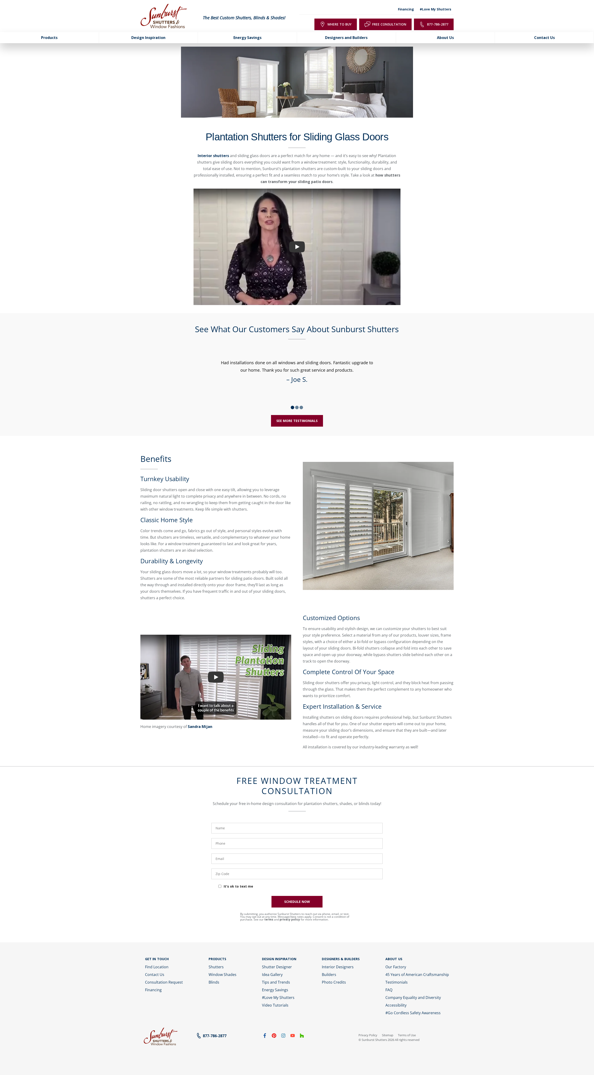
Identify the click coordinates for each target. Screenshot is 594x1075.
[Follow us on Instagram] (283, 1036)
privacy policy (290, 919)
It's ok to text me (238, 886)
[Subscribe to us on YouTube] (292, 1036)
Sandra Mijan (200, 726)
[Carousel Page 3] (301, 407)
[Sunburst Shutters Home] (163, 16)
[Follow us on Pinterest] (274, 1036)
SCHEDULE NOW (297, 901)
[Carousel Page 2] (297, 407)
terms (268, 919)
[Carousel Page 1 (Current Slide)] (292, 407)
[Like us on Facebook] (264, 1036)
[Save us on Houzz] (302, 1036)
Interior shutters (213, 155)
